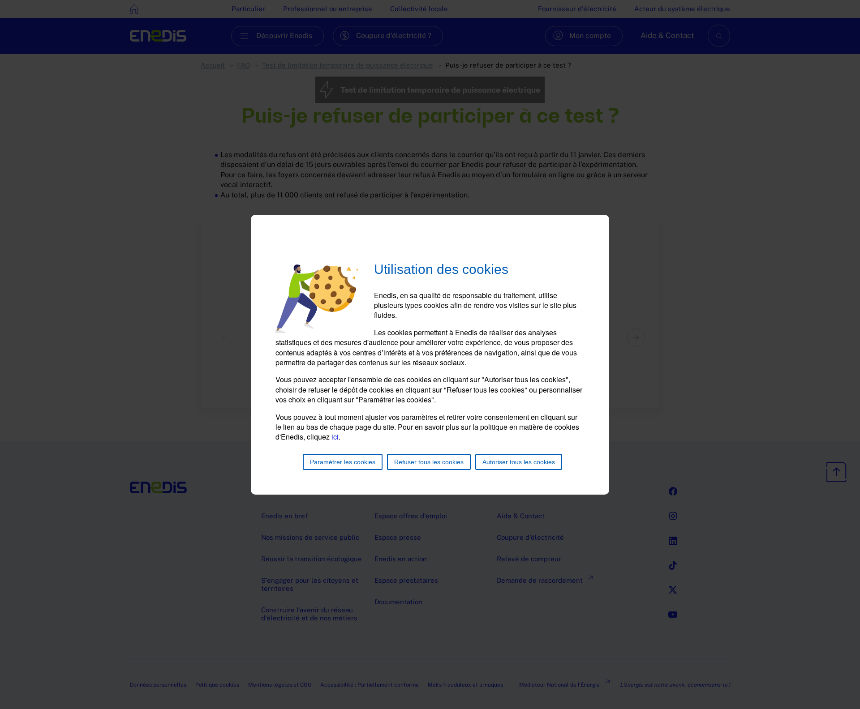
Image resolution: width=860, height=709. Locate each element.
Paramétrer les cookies (342, 462)
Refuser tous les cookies (429, 462)
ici (335, 436)
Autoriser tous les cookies (518, 462)
